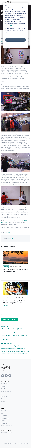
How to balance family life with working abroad (13, 348)
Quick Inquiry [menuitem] (4, 383)
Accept (15, 39)
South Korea (7, 232)
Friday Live (24, 335)
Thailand (4, 328)
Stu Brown (10, 238)
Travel (3, 332)
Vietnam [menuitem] (3, 404)
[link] (6, 367)
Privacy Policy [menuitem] (4, 423)
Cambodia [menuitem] (3, 386)
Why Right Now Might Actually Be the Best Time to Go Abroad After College (15, 342)
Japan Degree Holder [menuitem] (6, 391)
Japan (14, 332)
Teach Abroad (15, 335)
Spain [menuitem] (2, 399)
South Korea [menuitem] (4, 396)
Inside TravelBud (6, 335)
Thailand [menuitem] (3, 401)
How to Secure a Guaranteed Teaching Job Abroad (14, 353)
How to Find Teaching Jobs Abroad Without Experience (15, 351)
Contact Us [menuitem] (4, 415)
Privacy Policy (8, 25)
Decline (15, 44)
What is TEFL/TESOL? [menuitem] (6, 432)
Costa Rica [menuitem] (3, 388)
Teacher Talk (21, 332)
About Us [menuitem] (3, 410)
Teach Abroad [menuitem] (5, 381)
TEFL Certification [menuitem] (6, 430)
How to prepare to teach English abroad (11, 346)
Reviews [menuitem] (3, 420)
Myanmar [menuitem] (3, 393)
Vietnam (9, 332)
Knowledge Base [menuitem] (5, 418)
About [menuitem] (3, 408)
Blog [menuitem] (2, 413)
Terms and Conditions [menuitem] (6, 425)
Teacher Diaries (12, 328)
